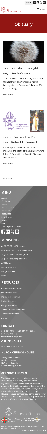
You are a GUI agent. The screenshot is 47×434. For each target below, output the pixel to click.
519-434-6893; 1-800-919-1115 (16, 331)
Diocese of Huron (23, 411)
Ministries (5, 210)
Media (4, 220)
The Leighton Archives (11, 226)
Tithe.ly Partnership (10, 313)
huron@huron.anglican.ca (12, 336)
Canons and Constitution (12, 288)
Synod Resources (9, 292)
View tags (7, 178)
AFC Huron (6, 263)
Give (3, 223)
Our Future (6, 201)
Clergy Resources (9, 305)
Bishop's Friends (8, 267)
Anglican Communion (31, 419)
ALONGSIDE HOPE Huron (13, 246)
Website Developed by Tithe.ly (34, 430)
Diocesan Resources (10, 296)
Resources (6, 213)
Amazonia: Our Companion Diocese (17, 250)
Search (28, 2)
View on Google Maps (11, 365)
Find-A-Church (7, 207)
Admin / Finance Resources (13, 309)
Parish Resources (9, 301)
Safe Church (6, 217)
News (4, 204)
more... (4, 275)
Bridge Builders (8, 271)
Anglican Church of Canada (11, 419)
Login (20, 428)
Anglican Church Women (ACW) (14, 254)
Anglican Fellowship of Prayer (14, 258)
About (4, 198)
